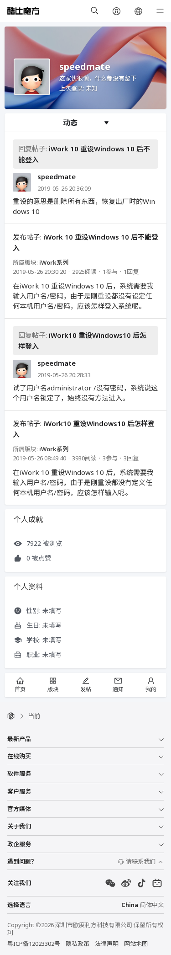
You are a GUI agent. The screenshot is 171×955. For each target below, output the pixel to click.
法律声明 (107, 943)
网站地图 (136, 943)
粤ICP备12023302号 (33, 943)
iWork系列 (53, 262)
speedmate (56, 176)
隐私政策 (77, 943)
